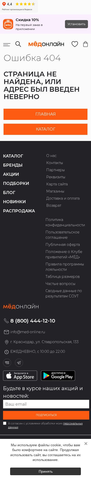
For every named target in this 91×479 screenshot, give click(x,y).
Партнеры (55, 170)
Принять (46, 471)
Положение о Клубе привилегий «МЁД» (64, 254)
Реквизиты (55, 177)
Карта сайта (57, 184)
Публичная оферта (63, 244)
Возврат (53, 205)
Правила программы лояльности (65, 267)
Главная (45, 114)
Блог (9, 192)
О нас (51, 155)
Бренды (12, 165)
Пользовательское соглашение (62, 235)
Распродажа (19, 211)
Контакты (54, 163)
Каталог (45, 129)
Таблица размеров (63, 276)
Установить (76, 24)
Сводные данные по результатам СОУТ (64, 293)
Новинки (14, 201)
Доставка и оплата (63, 198)
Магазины (55, 191)
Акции (11, 174)
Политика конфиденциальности (65, 222)
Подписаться (46, 415)
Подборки (16, 183)
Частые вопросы (61, 283)
